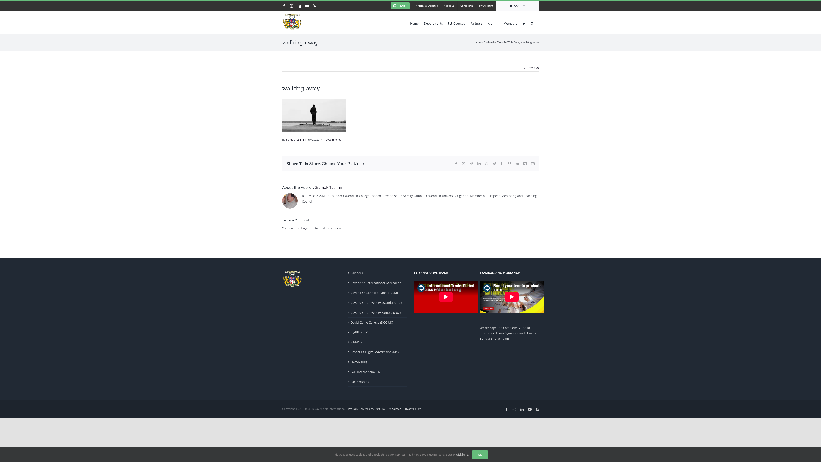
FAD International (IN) (366, 372)
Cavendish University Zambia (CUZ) (376, 313)
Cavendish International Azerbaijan (376, 283)
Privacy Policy (412, 409)
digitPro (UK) (359, 332)
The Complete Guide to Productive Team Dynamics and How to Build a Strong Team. (508, 333)
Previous (533, 68)
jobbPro (356, 342)
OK (480, 454)
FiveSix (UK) (359, 362)
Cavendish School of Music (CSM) (374, 293)
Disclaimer (394, 409)
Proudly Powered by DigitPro (366, 409)
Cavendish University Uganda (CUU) (376, 303)
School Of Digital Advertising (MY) (375, 352)
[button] (532, 22)
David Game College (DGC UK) (372, 322)
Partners (357, 273)
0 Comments (333, 139)
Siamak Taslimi (295, 139)
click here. (462, 454)
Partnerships (360, 382)
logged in (307, 228)
